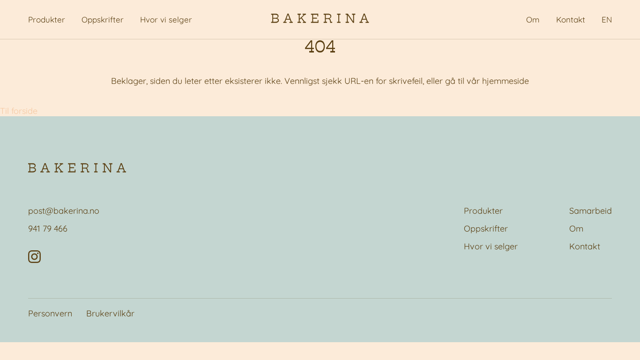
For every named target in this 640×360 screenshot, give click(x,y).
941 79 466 (47, 228)
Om (533, 19)
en (607, 19)
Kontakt (570, 19)
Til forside (18, 110)
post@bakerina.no (63, 210)
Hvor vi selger (166, 19)
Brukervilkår (110, 313)
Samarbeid (590, 210)
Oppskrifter (103, 19)
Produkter (46, 19)
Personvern (50, 313)
